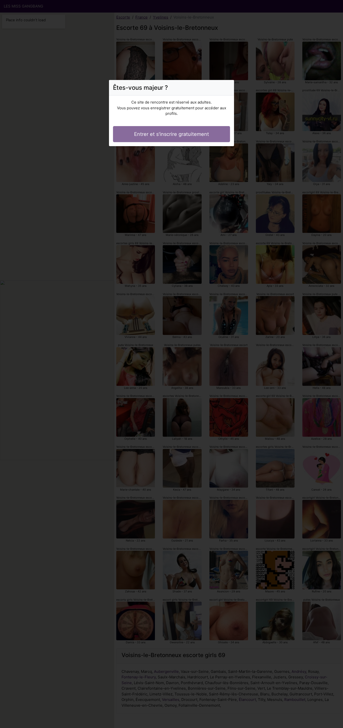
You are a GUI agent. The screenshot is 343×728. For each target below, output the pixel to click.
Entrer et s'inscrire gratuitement (171, 134)
